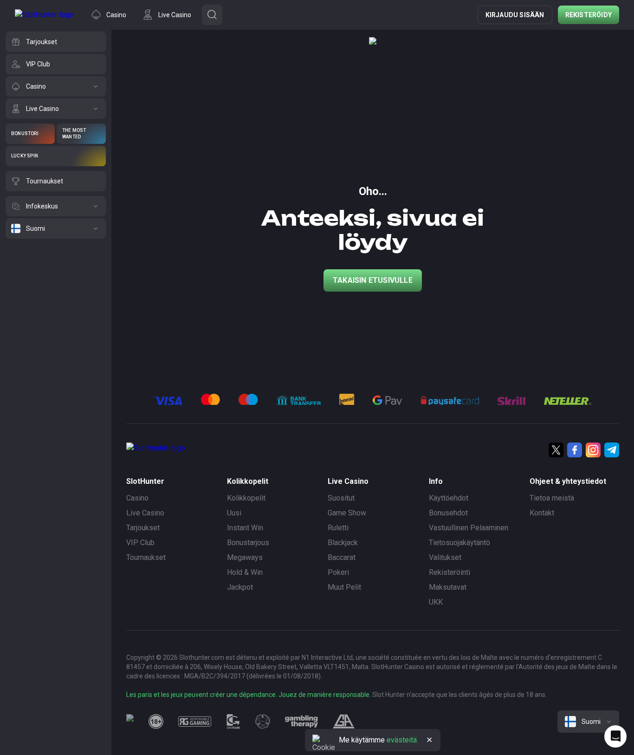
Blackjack (343, 542)
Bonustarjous (248, 542)
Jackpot (240, 587)
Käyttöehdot (448, 498)
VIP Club (140, 542)
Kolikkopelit (246, 498)
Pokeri (338, 572)
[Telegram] (611, 450)
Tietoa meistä (552, 498)
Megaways (245, 557)
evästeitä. (402, 739)
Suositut (341, 498)
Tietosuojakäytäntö (459, 542)
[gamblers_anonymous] (344, 721)
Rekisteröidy (588, 15)
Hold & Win (245, 572)
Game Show (347, 512)
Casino (137, 498)
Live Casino (145, 512)
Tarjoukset (143, 527)
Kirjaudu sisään (514, 15)
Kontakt (542, 512)
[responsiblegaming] (194, 721)
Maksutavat (447, 587)
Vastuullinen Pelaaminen (468, 527)
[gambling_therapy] (301, 721)
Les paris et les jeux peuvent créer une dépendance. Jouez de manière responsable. (248, 694)
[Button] (212, 15)
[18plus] (156, 721)
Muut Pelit (344, 587)
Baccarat (342, 557)
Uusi (234, 512)
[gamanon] (262, 721)
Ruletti (338, 527)
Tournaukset (146, 557)
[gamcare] (233, 721)
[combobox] (588, 721)
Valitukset (445, 557)
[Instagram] (593, 450)
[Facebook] (574, 450)
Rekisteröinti (449, 572)
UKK (436, 602)
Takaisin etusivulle (373, 280)
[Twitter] (556, 450)
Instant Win (245, 527)
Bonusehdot (448, 512)
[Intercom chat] (615, 736)
